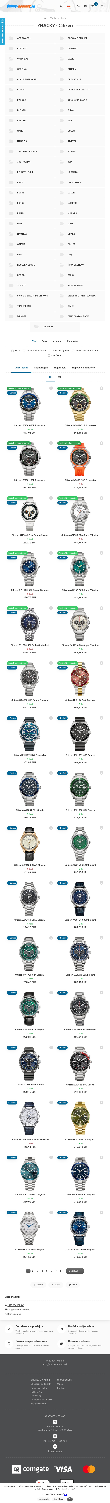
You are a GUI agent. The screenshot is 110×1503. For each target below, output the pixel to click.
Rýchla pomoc (14, 1314)
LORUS (20, 192)
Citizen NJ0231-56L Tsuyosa (30, 1194)
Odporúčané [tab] (21, 367)
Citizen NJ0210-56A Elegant (29, 1249)
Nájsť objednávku (39, 1403)
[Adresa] (55, 1422)
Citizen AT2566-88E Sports (80, 1084)
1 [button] (29, 1271)
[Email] (85, 6)
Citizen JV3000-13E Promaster (80, 480)
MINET (20, 223)
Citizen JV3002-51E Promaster (80, 425)
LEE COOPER (74, 182)
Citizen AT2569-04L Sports (30, 1084)
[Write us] (55, 1446)
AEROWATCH (24, 38)
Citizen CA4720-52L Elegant (80, 975)
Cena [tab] (44, 341)
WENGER (21, 316)
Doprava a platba (39, 1388)
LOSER (71, 192)
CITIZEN (72, 69)
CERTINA (22, 69)
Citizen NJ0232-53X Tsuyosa (80, 1139)
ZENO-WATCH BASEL (79, 316)
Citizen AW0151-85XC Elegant (80, 865)
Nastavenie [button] (44, 1499)
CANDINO (72, 48)
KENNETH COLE (25, 172)
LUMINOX (72, 203)
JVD (70, 162)
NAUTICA (22, 234)
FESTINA (21, 120)
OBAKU (71, 234)
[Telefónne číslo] (78, 6)
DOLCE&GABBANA (77, 100)
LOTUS (20, 203)
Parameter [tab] (72, 341)
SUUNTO (21, 285)
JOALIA (71, 151)
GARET (20, 131)
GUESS (71, 131)
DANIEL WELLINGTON (79, 89)
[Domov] (21, 6)
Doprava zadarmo (79, 1341)
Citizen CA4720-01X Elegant (29, 1029)
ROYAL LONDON (76, 265)
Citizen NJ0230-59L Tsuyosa (80, 1194)
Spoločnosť (64, 1380)
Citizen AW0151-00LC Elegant (80, 920)
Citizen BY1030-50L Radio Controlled (30, 645)
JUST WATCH (24, 162)
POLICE (71, 244)
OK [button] (70, 1499)
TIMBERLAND (24, 306)
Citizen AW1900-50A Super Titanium (80, 535)
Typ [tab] (34, 341)
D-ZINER (21, 110)
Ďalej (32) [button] (73, 1271)
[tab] (50, 377)
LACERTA (73, 172)
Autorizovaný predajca (29, 1326)
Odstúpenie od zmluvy (41, 1399)
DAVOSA (21, 100)
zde (65, 1494)
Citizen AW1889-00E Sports (80, 755)
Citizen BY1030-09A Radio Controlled (30, 1139)
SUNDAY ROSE (75, 285)
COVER (20, 89)
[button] (38, 1285)
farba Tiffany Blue (60, 350)
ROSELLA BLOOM (26, 265)
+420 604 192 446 (15, 1305)
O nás (60, 1384)
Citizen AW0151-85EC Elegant (29, 920)
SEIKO (71, 275)
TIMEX (71, 306)
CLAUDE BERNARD (27, 79)
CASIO (71, 59)
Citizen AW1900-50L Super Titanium (30, 590)
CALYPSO (22, 48)
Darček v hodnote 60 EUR (87, 350)
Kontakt (61, 1388)
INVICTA (72, 141)
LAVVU (20, 182)
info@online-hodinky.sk (18, 1309)
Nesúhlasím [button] (59, 1499)
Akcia (17, 350)
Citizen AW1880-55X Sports (80, 810)
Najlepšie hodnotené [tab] (84, 367)
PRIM (19, 254)
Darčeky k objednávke (81, 1326)
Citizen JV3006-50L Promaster (30, 425)
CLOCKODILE (74, 79)
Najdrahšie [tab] (60, 367)
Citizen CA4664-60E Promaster (80, 1029)
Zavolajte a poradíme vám (31, 1341)
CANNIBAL (22, 59)
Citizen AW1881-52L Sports (29, 810)
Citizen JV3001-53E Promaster (30, 480)
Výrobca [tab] (57, 341)
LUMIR (20, 213)
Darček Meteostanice (36, 350)
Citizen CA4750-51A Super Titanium (80, 645)
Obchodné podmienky (41, 1384)
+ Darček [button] (12, 393)
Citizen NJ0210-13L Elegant (80, 1249)
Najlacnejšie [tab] (41, 367)
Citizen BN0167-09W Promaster (29, 755)
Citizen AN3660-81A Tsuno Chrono (30, 535)
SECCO (21, 275)
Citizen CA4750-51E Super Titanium (29, 700)
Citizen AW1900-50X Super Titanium (80, 590)
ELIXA (71, 110)
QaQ (70, 254)
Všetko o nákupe (41, 1380)
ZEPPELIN (47, 326)
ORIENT (21, 244)
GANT (71, 120)
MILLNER (72, 213)
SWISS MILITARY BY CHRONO (32, 295)
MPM (70, 223)
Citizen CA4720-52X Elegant (29, 975)
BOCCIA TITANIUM (77, 38)
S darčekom (56, 355)
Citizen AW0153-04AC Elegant (30, 865)
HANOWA (22, 141)
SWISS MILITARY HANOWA (82, 295)
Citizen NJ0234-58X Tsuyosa (80, 700)
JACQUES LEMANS (27, 151)
